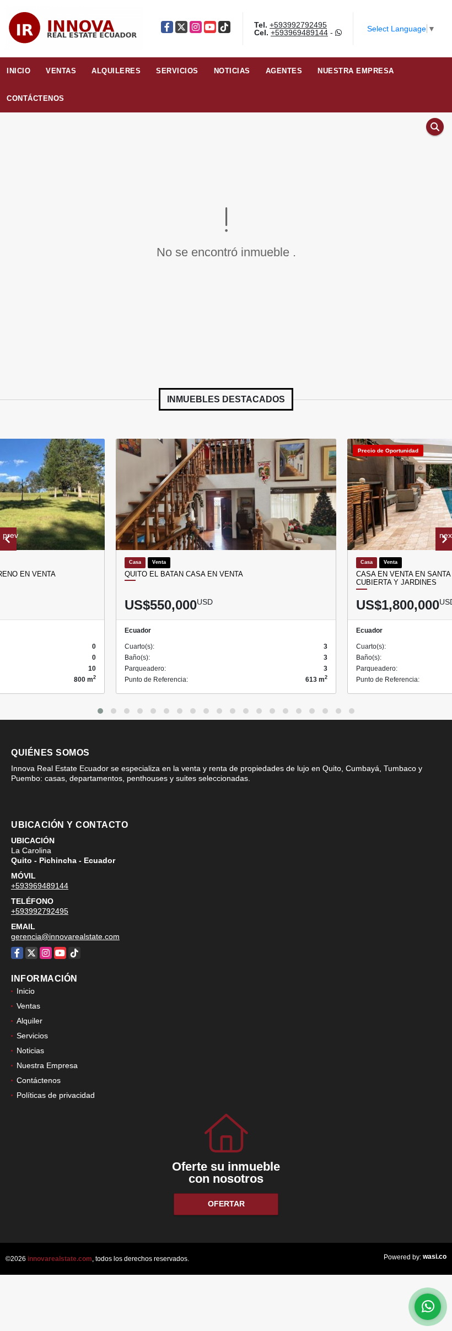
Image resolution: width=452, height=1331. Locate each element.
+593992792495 (298, 24)
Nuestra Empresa (356, 71)
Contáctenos (35, 98)
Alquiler (29, 1020)
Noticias (232, 71)
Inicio (18, 71)
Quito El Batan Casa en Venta (184, 574)
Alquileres (116, 71)
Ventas (61, 71)
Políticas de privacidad (56, 1095)
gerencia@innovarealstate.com (65, 936)
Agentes (284, 71)
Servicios (177, 71)
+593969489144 (299, 32)
